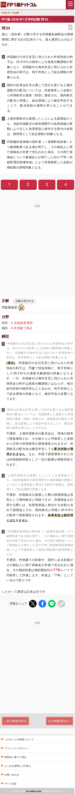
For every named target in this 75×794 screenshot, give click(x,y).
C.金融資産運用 (22, 322)
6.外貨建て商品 (21, 328)
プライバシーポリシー (16, 748)
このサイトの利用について (19, 739)
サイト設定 (10, 783)
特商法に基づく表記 (15, 757)
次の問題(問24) (58, 721)
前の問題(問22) (17, 721)
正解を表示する (24, 300)
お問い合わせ (11, 774)
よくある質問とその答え (17, 765)
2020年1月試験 (10, 12)
